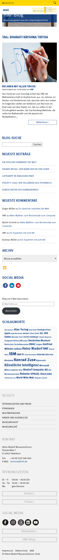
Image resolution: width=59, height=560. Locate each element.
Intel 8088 (32, 355)
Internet (41, 354)
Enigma (39, 344)
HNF (32, 89)
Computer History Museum (16, 340)
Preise (29, 502)
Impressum (7, 550)
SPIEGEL (35, 374)
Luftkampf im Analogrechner (18, 175)
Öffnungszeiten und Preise (16, 403)
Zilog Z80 (38, 378)
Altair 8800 (33, 330)
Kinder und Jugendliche (15, 417)
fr (10, 3)
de (3, 2)
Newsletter (29, 531)
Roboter (25, 374)
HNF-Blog (29, 539)
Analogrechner (44, 329)
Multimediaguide (11, 413)
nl (13, 3)
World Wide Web (25, 377)
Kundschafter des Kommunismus (20, 189)
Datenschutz (21, 550)
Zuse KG (44, 378)
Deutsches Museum (39, 340)
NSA (49, 370)
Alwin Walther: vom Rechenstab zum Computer (32, 215)
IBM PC (20, 354)
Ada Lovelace (8, 330)
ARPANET (26, 333)
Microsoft (44, 365)
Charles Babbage (30, 336)
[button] (5, 285)
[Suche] (55, 3)
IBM (12, 353)
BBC (42, 333)
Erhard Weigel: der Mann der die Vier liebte (25, 169)
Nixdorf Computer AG (35, 369)
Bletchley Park (16, 337)
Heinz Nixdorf (32, 348)
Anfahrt (29, 494)
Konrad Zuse (25, 359)
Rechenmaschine (11, 374)
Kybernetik (41, 360)
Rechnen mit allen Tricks (19, 86)
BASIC (37, 333)
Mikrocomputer (11, 369)
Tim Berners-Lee (10, 378)
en (7, 3)
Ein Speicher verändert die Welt (19, 162)
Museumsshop (10, 422)
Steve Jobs (46, 374)
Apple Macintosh (16, 333)
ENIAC (32, 344)
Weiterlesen (42, 122)
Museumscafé (9, 426)
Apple (7, 333)
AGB (32, 550)
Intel (26, 354)
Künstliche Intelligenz (21, 365)
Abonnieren (11, 310)
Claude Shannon (45, 337)
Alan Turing (21, 329)
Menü (6, 10)
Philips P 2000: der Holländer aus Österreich (27, 182)
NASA (21, 370)
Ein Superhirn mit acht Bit (22, 232)
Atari (32, 333)
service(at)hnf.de (18, 461)
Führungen (8, 408)
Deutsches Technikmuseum (16, 344)
